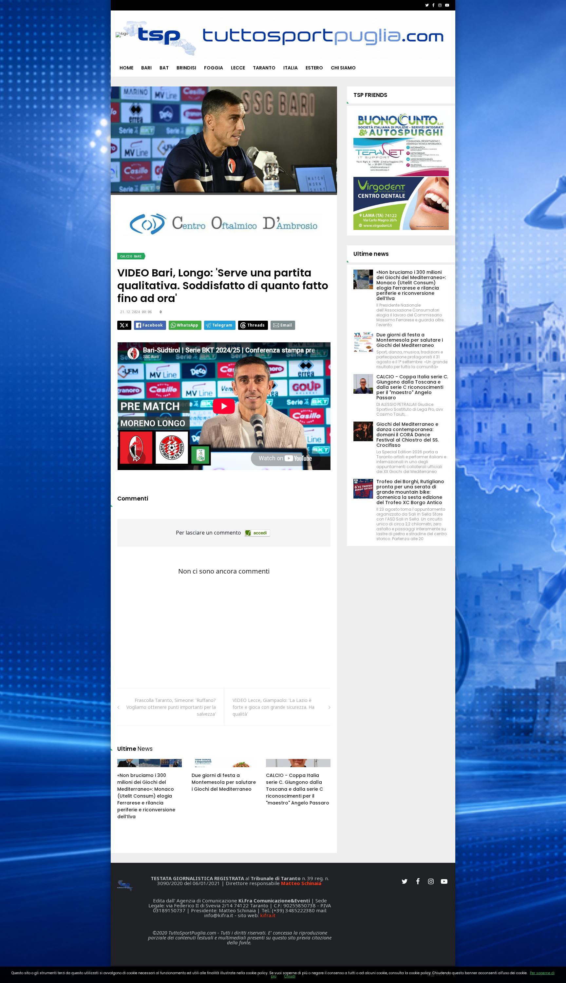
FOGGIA (213, 68)
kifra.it (267, 915)
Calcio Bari (131, 256)
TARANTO (264, 68)
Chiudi (289, 976)
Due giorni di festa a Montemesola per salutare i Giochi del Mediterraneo (224, 782)
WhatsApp (187, 325)
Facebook (152, 325)
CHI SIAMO (343, 68)
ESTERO (314, 68)
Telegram (222, 325)
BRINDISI (186, 68)
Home (126, 68)
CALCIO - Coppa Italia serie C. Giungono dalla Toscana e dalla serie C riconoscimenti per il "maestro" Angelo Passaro (297, 789)
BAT (164, 68)
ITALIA (290, 68)
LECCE (238, 68)
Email (286, 325)
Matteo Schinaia (301, 883)
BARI (146, 68)
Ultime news (371, 254)
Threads (256, 325)
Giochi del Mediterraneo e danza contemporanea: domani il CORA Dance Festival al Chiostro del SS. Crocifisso (407, 434)
